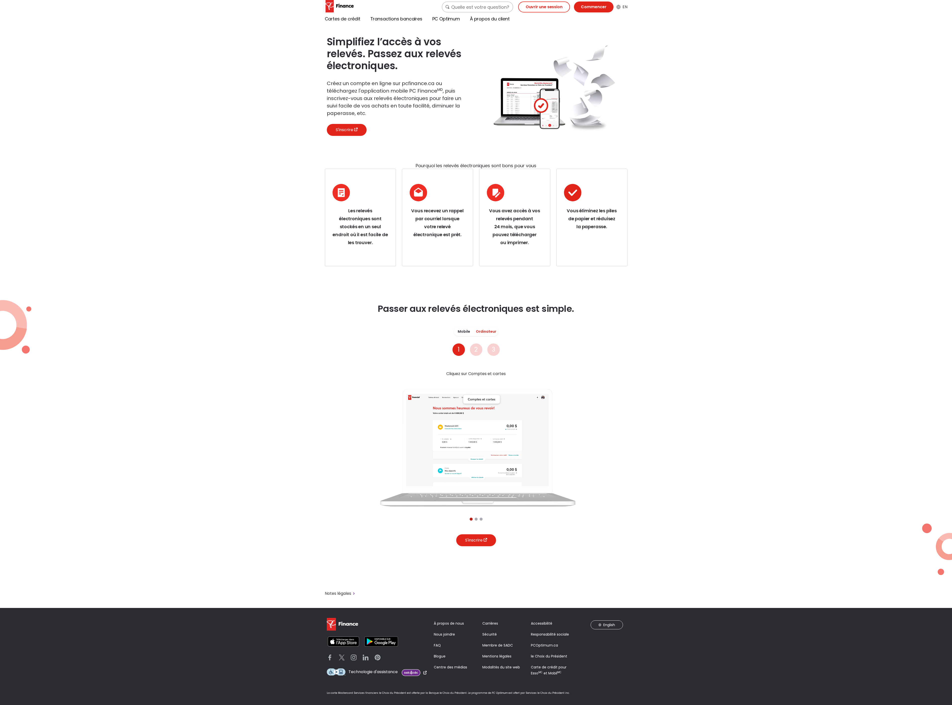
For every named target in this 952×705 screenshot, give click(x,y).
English (609, 624)
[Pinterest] (378, 657)
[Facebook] (330, 657)
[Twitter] (342, 657)
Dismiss (945, 685)
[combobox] (477, 6)
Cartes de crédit (342, 19)
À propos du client (490, 19)
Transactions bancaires (396, 19)
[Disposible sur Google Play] (381, 642)
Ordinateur (486, 331)
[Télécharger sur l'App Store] (343, 642)
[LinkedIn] (366, 657)
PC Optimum (446, 19)
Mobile (464, 331)
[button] (471, 519)
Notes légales (338, 593)
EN (624, 7)
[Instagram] (354, 657)
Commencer (594, 7)
